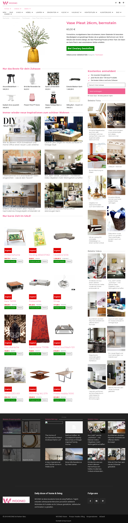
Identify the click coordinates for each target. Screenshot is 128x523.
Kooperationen (92, 517)
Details (20, 261)
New (4, 12)
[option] (32, 91)
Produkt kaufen (10, 261)
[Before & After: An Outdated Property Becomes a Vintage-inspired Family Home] (74, 427)
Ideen (26, 9)
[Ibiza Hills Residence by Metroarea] (74, 454)
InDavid (102, 517)
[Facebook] (116, 2)
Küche (64, 12)
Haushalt (75, 12)
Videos (16, 9)
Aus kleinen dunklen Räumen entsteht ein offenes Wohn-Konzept (96, 321)
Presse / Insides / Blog (77, 517)
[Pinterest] (123, 2)
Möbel (28, 12)
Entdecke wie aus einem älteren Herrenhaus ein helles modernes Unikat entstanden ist (96, 284)
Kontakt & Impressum (63, 521)
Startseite (6, 18)
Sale (11, 12)
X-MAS (18, 12)
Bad (117, 12)
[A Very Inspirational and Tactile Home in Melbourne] (54, 454)
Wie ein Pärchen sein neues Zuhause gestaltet (115, 389)
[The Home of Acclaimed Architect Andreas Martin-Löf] (54, 430)
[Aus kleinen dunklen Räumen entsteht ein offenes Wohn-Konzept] (116, 427)
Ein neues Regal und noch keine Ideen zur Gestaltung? (115, 355)
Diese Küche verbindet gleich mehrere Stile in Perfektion (94, 358)
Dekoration (51, 12)
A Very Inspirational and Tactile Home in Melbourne (53, 464)
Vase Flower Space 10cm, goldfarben (36, 86)
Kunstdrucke (105, 12)
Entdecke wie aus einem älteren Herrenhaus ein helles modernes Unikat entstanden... (96, 466)
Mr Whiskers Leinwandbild (54, 86)
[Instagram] (120, 2)
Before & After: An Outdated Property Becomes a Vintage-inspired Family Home (73, 439)
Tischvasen (26, 18)
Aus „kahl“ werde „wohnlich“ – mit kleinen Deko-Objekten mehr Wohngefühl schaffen (64, 176)
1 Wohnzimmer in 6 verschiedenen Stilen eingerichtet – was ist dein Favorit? (20, 176)
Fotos (6, 9)
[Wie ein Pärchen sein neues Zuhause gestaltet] (116, 454)
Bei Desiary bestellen (80, 48)
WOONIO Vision (61, 517)
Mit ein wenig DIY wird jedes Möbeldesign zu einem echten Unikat (96, 240)
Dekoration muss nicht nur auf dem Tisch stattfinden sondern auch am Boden (115, 237)
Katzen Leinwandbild (52, 105)
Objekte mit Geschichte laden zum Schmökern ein (96, 205)
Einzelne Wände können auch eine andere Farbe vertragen (114, 200)
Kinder (7, 14)
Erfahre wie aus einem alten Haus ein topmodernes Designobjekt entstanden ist (21, 210)
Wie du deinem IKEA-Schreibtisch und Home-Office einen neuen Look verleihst (21, 143)
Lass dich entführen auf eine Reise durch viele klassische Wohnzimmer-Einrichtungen (96, 395)
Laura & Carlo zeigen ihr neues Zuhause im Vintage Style (63, 143)
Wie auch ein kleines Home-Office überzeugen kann (60, 210)
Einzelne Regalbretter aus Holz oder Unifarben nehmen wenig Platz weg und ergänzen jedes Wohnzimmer (97, 135)
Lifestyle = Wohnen (115, 167)
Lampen (39, 12)
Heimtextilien (89, 12)
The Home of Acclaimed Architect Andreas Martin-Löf (53, 437)
